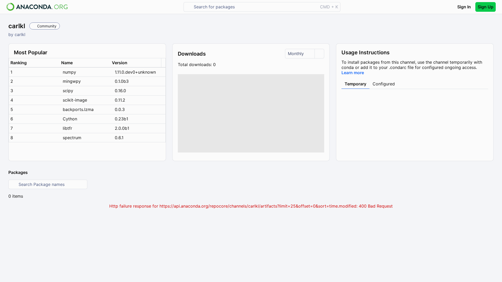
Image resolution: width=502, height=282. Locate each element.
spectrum (72, 137)
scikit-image (75, 100)
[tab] (355, 84)
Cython (70, 118)
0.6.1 (119, 137)
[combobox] (254, 6)
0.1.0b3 (122, 81)
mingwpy (72, 81)
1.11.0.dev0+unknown (135, 72)
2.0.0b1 (122, 128)
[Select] (319, 53)
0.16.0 (120, 90)
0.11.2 (120, 100)
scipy (68, 90)
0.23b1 (121, 118)
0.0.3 (120, 109)
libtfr (67, 128)
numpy (69, 72)
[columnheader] (34, 62)
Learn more (352, 72)
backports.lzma (78, 109)
